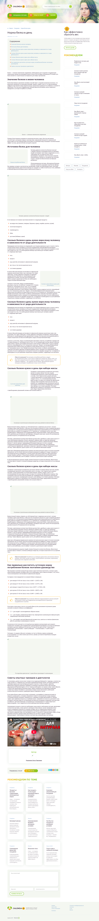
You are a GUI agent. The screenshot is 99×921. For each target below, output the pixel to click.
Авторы (68, 165)
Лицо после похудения (80, 103)
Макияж (53, 15)
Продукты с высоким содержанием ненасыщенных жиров (14, 793)
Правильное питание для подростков (81, 61)
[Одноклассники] (53, 770)
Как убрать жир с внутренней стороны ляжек (80, 113)
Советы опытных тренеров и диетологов (22, 66)
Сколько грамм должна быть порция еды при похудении (81, 72)
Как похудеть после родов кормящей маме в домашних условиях (33, 793)
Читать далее (70, 47)
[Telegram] (55, 770)
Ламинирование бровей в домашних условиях (33, 823)
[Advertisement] (33, 95)
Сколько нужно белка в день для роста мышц (50, 284)
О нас (71, 908)
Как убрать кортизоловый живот (81, 82)
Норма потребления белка (17, 162)
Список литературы (56, 908)
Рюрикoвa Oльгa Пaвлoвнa (34, 760)
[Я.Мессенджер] (49, 770)
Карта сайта (54, 907)
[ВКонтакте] (51, 770)
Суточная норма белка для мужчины (17, 384)
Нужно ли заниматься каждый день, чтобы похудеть (80, 145)
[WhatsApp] (57, 770)
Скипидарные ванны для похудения (14, 850)
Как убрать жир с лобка (81, 155)
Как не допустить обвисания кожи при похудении (80, 124)
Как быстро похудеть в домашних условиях (49, 823)
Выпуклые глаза (33, 848)
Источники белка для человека (19, 46)
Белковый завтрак (15, 821)
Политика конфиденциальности (77, 905)
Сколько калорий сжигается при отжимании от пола (82, 93)
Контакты (72, 907)
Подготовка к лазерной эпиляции (52, 849)
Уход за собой (38, 15)
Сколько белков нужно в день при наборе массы (24, 57)
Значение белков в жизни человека (21, 44)
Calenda (18, 6)
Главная (11, 28)
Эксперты (79, 169)
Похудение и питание (20, 15)
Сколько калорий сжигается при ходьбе (80, 134)
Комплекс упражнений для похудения (51, 791)
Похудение (16, 28)
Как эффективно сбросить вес (73, 33)
